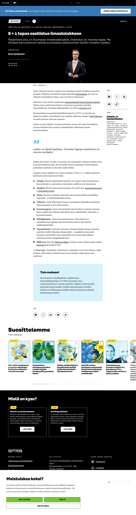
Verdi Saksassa (95, 116)
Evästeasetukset (16, 465)
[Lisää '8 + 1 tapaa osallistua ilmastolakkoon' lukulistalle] (34, 21)
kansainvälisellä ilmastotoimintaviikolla (82, 102)
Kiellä (62, 499)
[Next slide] (130, 359)
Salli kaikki (24, 499)
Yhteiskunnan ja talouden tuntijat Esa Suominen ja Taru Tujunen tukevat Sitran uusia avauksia (116, 369)
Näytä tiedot (43, 506)
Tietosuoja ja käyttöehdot (20, 461)
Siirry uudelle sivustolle (116, 11)
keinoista (41, 244)
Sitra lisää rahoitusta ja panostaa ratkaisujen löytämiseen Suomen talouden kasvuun (18, 368)
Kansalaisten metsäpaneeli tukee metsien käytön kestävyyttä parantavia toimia (43, 369)
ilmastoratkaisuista (93, 188)
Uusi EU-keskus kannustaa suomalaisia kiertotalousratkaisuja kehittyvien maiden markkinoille (91, 369)
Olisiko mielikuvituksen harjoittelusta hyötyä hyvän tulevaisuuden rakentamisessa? (67, 368)
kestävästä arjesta (46, 190)
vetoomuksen (81, 94)
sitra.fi (75, 11)
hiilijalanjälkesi (61, 242)
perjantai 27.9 (85, 107)
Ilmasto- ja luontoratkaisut (115, 117)
